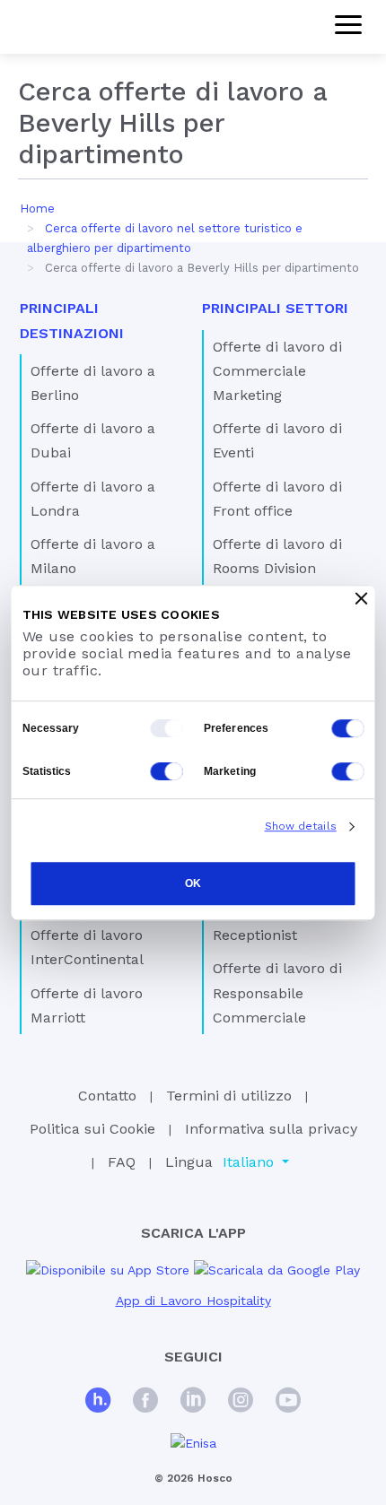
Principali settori (275, 308)
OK (193, 883)
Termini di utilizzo (229, 1095)
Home (37, 208)
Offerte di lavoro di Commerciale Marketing (277, 371)
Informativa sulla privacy (271, 1128)
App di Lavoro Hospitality (193, 1300)
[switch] (348, 728)
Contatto (107, 1095)
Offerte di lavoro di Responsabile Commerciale (277, 992)
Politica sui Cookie (92, 1128)
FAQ (122, 1161)
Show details (301, 826)
